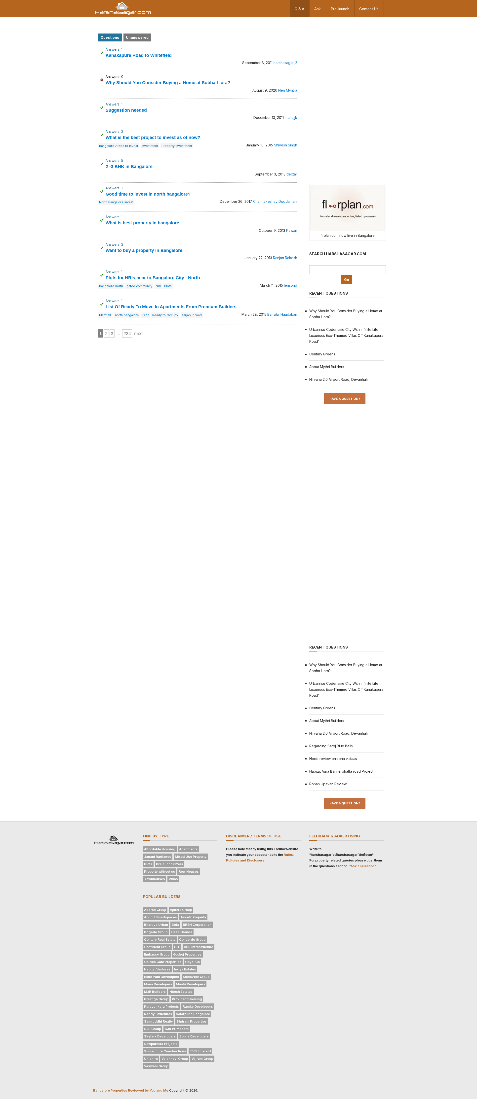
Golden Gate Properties (162, 962)
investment (150, 146)
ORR (145, 315)
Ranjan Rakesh (285, 258)
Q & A (299, 8)
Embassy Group (156, 954)
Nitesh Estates (181, 992)
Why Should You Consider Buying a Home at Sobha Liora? (168, 82)
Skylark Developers (160, 1036)
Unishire (151, 1059)
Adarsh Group (155, 910)
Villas (173, 879)
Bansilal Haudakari (282, 314)
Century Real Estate (159, 939)
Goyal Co (192, 962)
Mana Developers (158, 984)
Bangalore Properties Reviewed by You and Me (130, 1090)
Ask (317, 8)
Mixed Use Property (190, 857)
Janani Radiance (157, 857)
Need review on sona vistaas (333, 758)
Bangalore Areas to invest (118, 146)
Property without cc (159, 871)
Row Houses (189, 871)
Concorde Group (192, 939)
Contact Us (369, 8)
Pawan (291, 230)
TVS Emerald (200, 1051)
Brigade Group (155, 932)
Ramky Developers (198, 1006)
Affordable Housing (159, 849)
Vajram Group (202, 1059)
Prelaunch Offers (169, 864)
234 (127, 333)
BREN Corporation (197, 925)
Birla (175, 925)
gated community (139, 286)
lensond (290, 285)
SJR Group (152, 1029)
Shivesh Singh (285, 145)
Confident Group (157, 947)
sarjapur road (192, 315)
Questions (110, 37)
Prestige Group (156, 999)
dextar (291, 174)
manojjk (291, 117)
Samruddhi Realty (158, 1021)
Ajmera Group (181, 910)
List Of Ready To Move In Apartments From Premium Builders (171, 306)
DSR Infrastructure (198, 947)
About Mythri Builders (326, 367)
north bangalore (127, 315)
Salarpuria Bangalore (193, 1014)
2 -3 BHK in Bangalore (129, 166)
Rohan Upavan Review (328, 784)
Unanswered (137, 37)
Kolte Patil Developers (161, 977)
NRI (158, 286)
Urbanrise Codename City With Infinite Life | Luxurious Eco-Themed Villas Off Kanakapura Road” (346, 335)
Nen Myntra (287, 90)
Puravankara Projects (161, 1006)
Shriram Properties (192, 1021)
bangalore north (111, 286)
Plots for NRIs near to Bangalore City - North (153, 277)
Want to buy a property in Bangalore (144, 250)
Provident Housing (187, 999)
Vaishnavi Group (174, 1059)
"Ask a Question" (362, 866)
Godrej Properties (187, 954)
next (138, 333)
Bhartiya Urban (156, 925)
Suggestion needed (126, 110)
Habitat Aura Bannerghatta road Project (341, 771)
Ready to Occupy (165, 315)
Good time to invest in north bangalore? (148, 194)
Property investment (176, 146)
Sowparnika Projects (160, 1044)
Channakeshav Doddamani (275, 201)
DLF (177, 947)
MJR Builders (155, 992)
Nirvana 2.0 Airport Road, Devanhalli (338, 379)
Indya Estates (185, 969)
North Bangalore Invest (116, 202)
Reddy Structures (158, 1014)
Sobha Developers (194, 1036)
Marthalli (105, 315)
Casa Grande (181, 932)
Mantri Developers (190, 984)
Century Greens (322, 354)
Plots (168, 286)
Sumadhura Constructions (165, 1051)
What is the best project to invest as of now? (153, 137)
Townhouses (154, 879)
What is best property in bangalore (142, 222)
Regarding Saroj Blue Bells (331, 746)
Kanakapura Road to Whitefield (139, 55)
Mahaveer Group (196, 977)
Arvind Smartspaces (160, 917)
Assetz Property (193, 917)
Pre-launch (340, 8)
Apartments (188, 849)
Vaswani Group (156, 1066)
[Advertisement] (346, 100)
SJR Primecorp (177, 1029)
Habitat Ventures (157, 969)
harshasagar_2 (285, 63)
